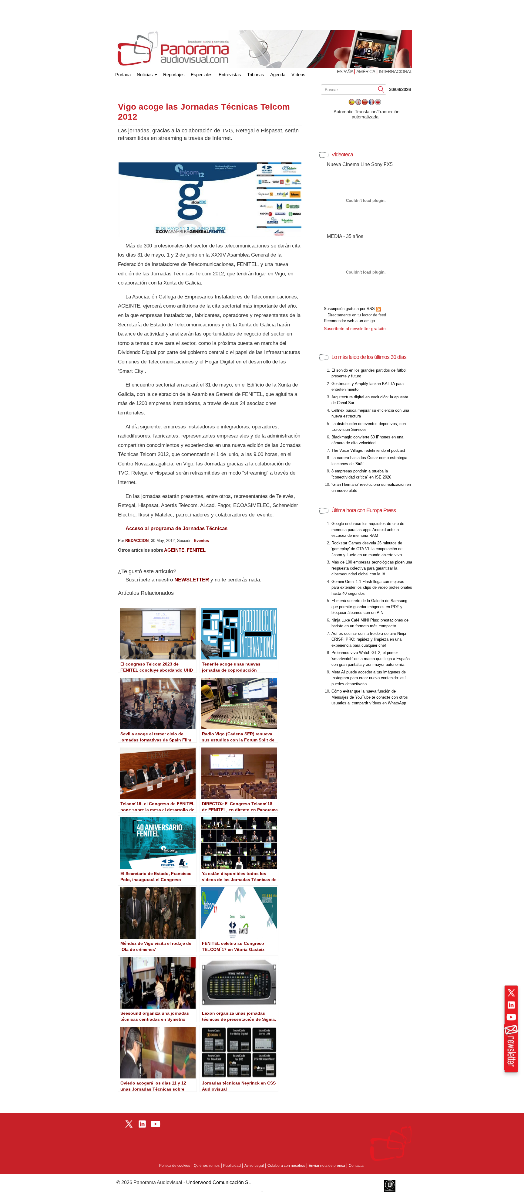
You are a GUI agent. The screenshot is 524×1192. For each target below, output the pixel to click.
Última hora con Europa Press (363, 510)
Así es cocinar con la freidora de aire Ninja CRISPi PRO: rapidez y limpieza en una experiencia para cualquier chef (368, 639)
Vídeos (298, 74)
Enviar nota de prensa (327, 1165)
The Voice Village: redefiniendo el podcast (368, 450)
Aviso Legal (254, 1165)
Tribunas (255, 74)
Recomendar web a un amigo (349, 320)
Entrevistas (230, 74)
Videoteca (342, 155)
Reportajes (174, 74)
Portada (123, 73)
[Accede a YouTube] (511, 1017)
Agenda (277, 74)
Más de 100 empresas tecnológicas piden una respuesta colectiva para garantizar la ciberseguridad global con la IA (371, 568)
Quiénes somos (207, 1165)
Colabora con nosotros (286, 1165)
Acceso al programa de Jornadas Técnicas (176, 528)
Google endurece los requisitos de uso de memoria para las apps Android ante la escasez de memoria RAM (367, 529)
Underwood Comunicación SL (218, 1182)
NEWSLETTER (191, 580)
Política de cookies (174, 1165)
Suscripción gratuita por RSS (350, 308)
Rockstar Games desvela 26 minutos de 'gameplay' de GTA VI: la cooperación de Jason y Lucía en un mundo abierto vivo (366, 549)
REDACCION (137, 540)
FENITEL (196, 550)
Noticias (145, 74)
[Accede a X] (511, 993)
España (345, 71)
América (365, 71)
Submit (381, 89)
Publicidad (232, 1165)
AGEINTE (174, 550)
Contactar (357, 1165)
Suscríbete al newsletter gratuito (355, 328)
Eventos (201, 540)
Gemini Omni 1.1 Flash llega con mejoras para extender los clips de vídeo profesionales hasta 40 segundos (371, 587)
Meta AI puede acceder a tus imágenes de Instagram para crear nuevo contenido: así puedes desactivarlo (368, 678)
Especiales (202, 74)
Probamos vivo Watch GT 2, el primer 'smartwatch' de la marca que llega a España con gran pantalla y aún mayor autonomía (370, 658)
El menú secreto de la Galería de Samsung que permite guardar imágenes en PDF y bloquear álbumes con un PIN (369, 606)
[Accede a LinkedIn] (511, 1005)
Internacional (395, 71)
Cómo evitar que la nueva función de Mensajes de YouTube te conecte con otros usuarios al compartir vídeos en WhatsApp (369, 697)
